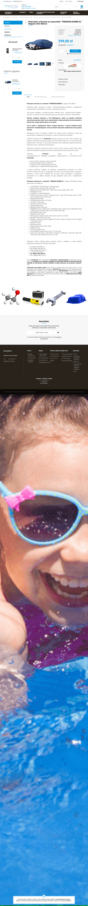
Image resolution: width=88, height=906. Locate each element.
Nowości (7, 32)
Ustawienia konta (67, 356)
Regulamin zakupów (31, 361)
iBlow (52, 360)
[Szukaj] (76, 6)
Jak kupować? (32, 358)
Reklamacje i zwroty (45, 362)
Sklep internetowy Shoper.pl (77, 391)
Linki (75, 371)
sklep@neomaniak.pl (30, 8)
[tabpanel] (54, 189)
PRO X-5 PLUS (55, 354)
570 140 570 (26, 6)
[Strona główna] (11, 6)
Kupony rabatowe (67, 360)
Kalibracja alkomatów (44, 380)
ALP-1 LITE (54, 358)
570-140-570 (9, 359)
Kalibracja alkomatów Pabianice (77, 358)
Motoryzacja (7, 29)
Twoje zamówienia (67, 354)
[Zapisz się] (58, 332)
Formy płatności (44, 358)
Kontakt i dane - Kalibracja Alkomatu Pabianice (78, 366)
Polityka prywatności (31, 354)
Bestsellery (13, 42)
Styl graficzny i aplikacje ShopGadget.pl (60, 391)
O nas (75, 354)
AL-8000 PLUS (55, 356)
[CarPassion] (72, 66)
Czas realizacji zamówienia (43, 354)
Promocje (7, 35)
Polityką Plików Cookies (63, 899)
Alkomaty (7, 26)
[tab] (28, 97)
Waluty (61, 1)
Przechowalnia (66, 358)
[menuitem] (11, 12)
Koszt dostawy (44, 360)
